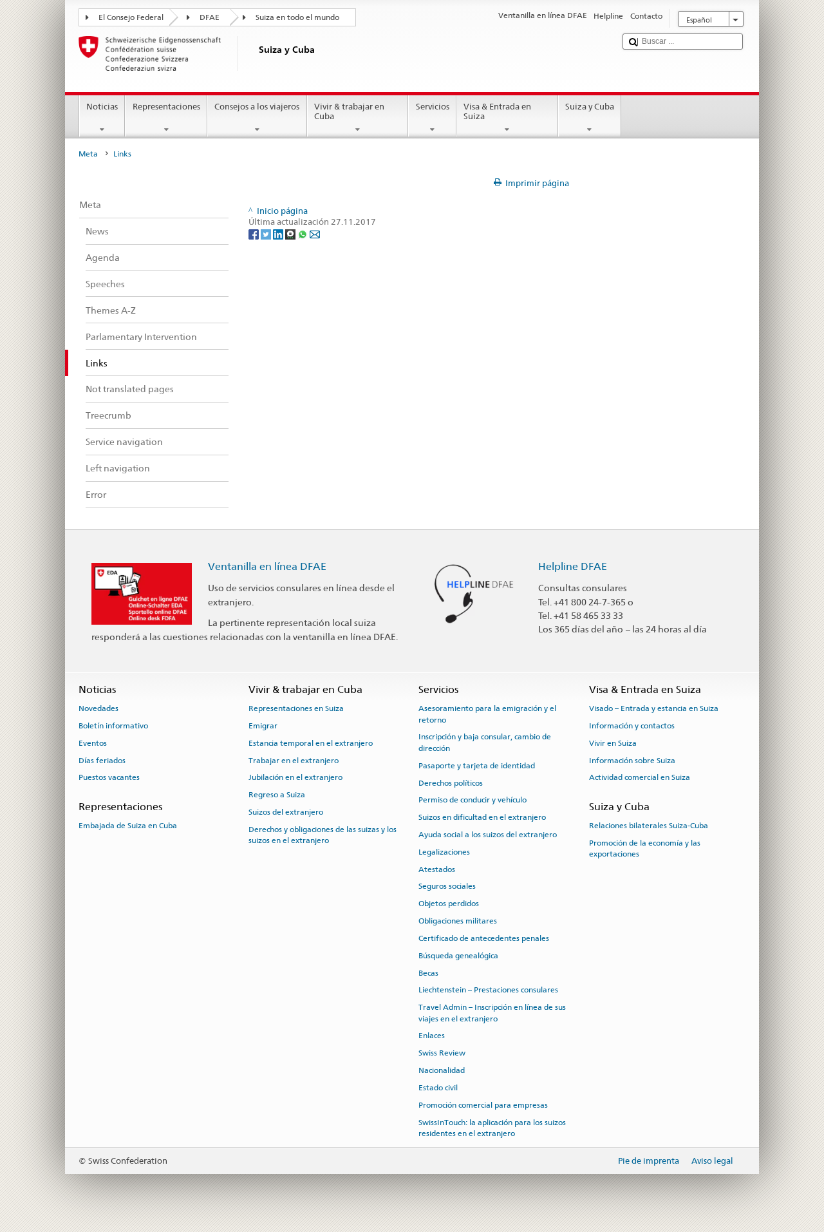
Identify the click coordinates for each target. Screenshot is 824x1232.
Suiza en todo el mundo (297, 17)
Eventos (93, 743)
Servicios (432, 106)
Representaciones (166, 106)
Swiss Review (441, 1052)
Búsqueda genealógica (458, 955)
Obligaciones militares (457, 920)
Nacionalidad (441, 1070)
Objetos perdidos (448, 903)
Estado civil (438, 1087)
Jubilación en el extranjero (295, 777)
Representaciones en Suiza (296, 708)
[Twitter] (267, 234)
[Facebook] (254, 234)
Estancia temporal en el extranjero (310, 743)
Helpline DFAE (572, 566)
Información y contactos (632, 725)
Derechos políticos (450, 782)
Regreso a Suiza (276, 794)
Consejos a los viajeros (256, 106)
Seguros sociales (447, 886)
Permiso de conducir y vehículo (472, 799)
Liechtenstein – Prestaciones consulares (488, 989)
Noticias (102, 106)
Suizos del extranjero (285, 812)
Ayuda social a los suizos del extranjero (487, 834)
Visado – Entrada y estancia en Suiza (653, 708)
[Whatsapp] (303, 234)
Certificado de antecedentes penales (483, 938)
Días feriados (102, 759)
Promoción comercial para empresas (483, 1105)
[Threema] (291, 234)
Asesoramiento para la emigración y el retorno (487, 714)
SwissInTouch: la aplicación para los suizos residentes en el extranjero (492, 1127)
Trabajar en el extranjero (293, 759)
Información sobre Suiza (632, 759)
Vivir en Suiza (613, 743)
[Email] (315, 234)
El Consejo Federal (131, 17)
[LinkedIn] (279, 234)
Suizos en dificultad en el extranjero (482, 817)
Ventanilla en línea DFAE (267, 566)
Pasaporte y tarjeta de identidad (476, 765)
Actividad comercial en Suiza (639, 777)
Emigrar (262, 725)
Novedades (98, 708)
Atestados (436, 868)
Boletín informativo (113, 725)
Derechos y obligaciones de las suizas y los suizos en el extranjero (322, 835)
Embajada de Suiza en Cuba (128, 825)
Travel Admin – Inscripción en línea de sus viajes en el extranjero (492, 1013)
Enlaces (431, 1035)
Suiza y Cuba (589, 106)
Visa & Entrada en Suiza (497, 112)
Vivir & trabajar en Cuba (349, 112)
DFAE (210, 17)
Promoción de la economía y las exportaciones (644, 848)
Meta (88, 153)
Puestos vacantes (109, 777)
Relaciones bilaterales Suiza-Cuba (648, 825)
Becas (428, 972)
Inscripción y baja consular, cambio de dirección (484, 742)
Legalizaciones (444, 852)
